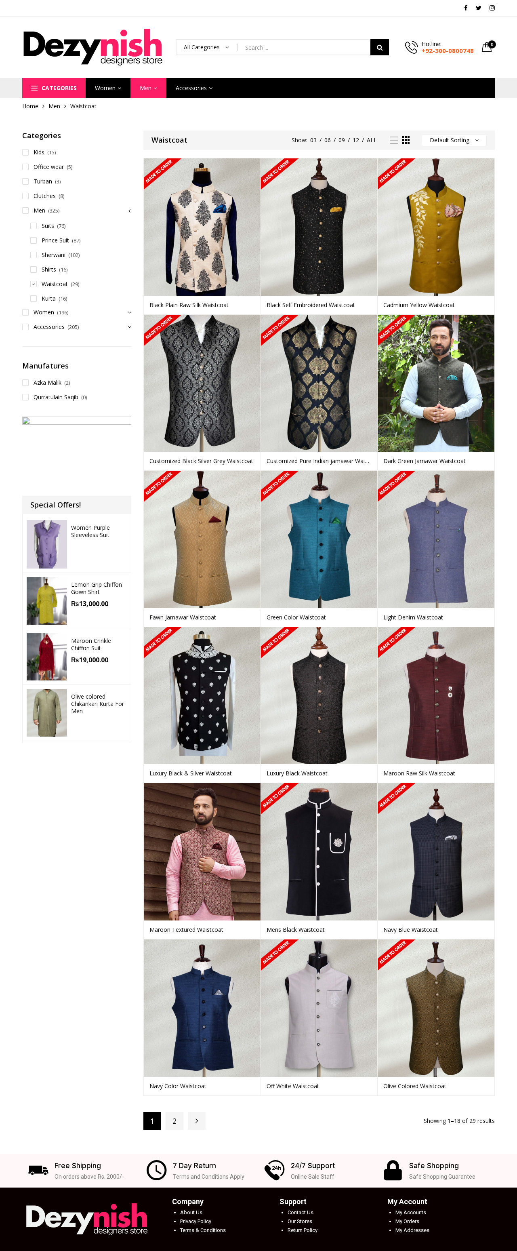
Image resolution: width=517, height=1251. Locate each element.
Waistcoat (55, 284)
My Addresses (412, 1230)
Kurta (49, 298)
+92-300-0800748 (448, 50)
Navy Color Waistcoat (177, 1086)
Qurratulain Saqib (56, 397)
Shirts (49, 269)
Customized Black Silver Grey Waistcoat (201, 461)
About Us (191, 1212)
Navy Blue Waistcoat (410, 929)
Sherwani (53, 255)
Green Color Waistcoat (296, 617)
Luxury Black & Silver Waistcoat (190, 773)
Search (379, 47)
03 (313, 140)
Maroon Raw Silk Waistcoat (419, 773)
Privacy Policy (195, 1221)
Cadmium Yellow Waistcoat (419, 305)
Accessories (191, 88)
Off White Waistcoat (293, 1086)
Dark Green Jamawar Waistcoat (424, 461)
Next (197, 1121)
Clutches (45, 196)
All (372, 140)
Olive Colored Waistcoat (414, 1086)
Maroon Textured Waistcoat (186, 929)
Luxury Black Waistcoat (297, 773)
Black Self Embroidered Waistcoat (311, 305)
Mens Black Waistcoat (296, 929)
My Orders (407, 1221)
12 (356, 140)
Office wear (49, 167)
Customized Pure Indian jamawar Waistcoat (319, 461)
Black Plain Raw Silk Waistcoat (189, 305)
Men (145, 88)
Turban (43, 181)
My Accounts (410, 1212)
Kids (39, 152)
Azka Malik (47, 382)
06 (327, 140)
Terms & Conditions (203, 1230)
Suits (48, 226)
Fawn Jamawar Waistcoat (182, 617)
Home (30, 106)
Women (105, 88)
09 (341, 140)
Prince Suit (55, 240)
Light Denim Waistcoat (413, 617)
